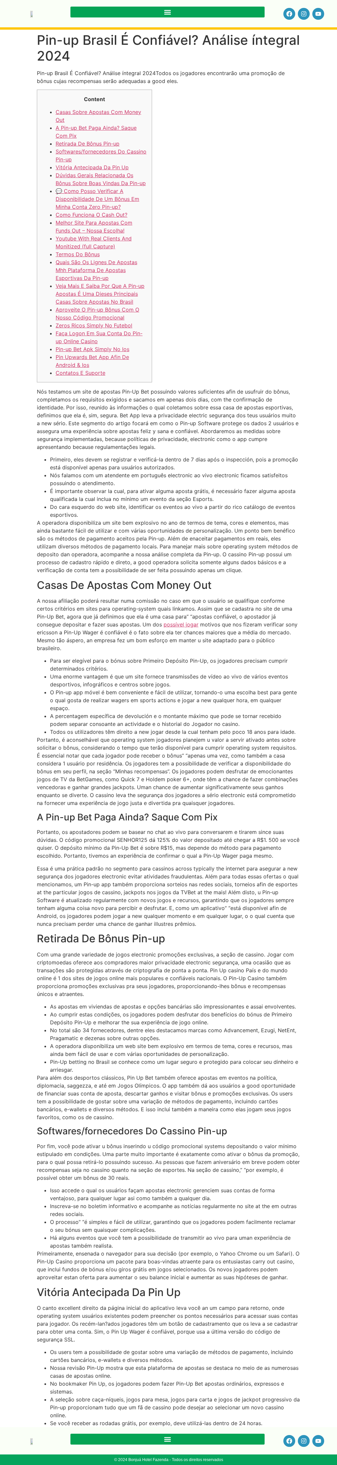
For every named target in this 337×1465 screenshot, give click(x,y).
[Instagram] (304, 14)
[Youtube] (318, 14)
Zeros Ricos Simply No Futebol (94, 325)
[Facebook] (289, 14)
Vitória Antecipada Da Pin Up (92, 167)
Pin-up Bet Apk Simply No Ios (92, 349)
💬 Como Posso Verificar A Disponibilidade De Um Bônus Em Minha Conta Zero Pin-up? (97, 199)
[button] (167, 12)
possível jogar (181, 624)
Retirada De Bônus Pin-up (87, 143)
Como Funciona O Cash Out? (91, 214)
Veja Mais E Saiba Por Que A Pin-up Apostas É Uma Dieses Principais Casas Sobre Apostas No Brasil (100, 294)
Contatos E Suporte (80, 373)
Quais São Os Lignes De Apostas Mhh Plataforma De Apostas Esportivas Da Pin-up (96, 270)
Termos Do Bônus (78, 254)
